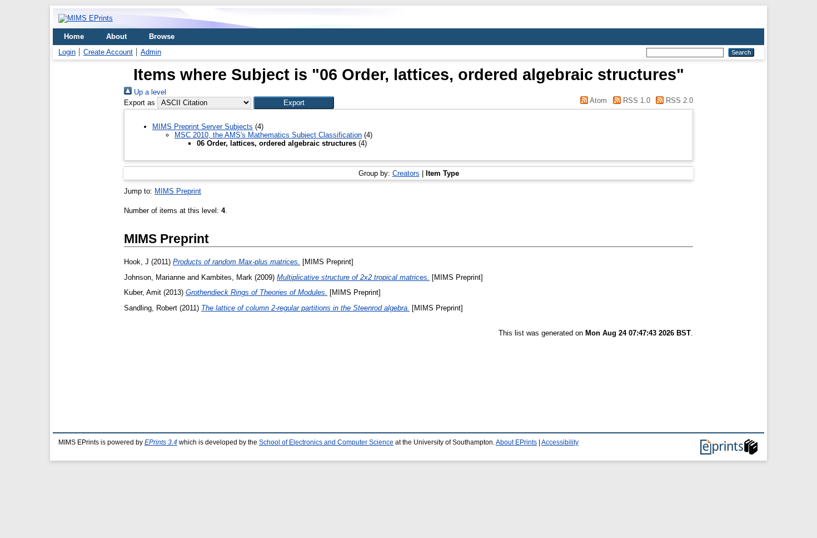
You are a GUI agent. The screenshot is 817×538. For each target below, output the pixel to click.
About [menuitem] (116, 36)
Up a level (149, 92)
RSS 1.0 (635, 100)
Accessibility (560, 442)
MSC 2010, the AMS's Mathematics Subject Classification (268, 135)
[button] (293, 102)
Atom (597, 100)
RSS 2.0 (678, 100)
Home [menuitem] (74, 36)
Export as (139, 102)
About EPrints (516, 442)
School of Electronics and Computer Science (326, 442)
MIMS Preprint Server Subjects (202, 126)
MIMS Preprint (178, 191)
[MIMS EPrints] (85, 18)
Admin (151, 52)
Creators (406, 173)
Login (67, 52)
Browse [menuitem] (162, 36)
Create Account (108, 52)
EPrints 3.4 (161, 442)
